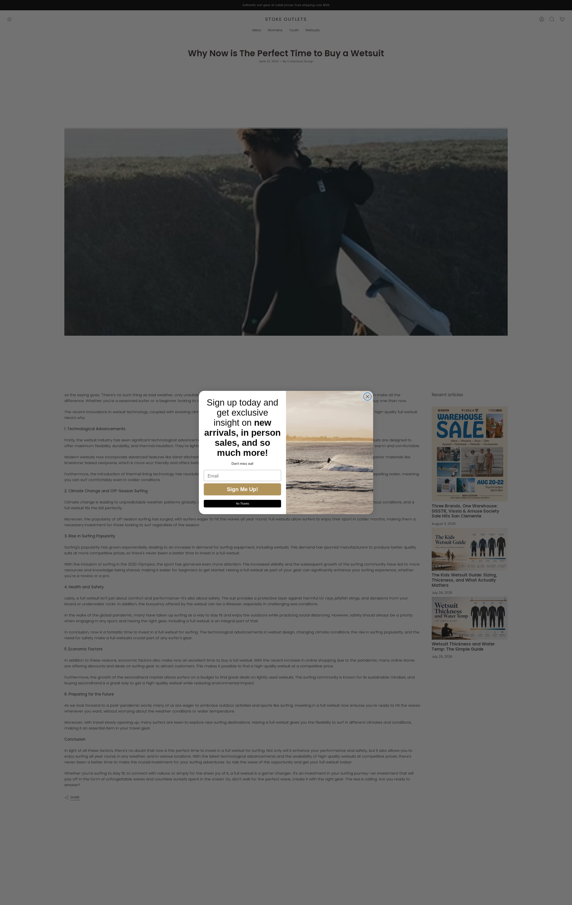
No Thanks (242, 503)
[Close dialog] (367, 396)
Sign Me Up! (242, 489)
